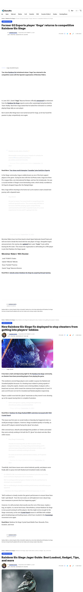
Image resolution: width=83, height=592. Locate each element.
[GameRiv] (7, 10)
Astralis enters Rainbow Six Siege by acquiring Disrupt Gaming (30, 273)
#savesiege (49, 515)
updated (25, 244)
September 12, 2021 (27, 408)
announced (40, 100)
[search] (69, 10)
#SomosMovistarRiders (22, 158)
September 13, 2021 (38, 491)
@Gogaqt (24, 155)
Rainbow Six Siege (7, 21)
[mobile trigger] (80, 10)
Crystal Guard (25, 512)
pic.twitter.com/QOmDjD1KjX (23, 405)
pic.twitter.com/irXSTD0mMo (18, 160)
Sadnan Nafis (13, 32)
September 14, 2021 (27, 234)
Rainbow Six (12, 72)
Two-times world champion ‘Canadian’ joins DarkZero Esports (30, 170)
